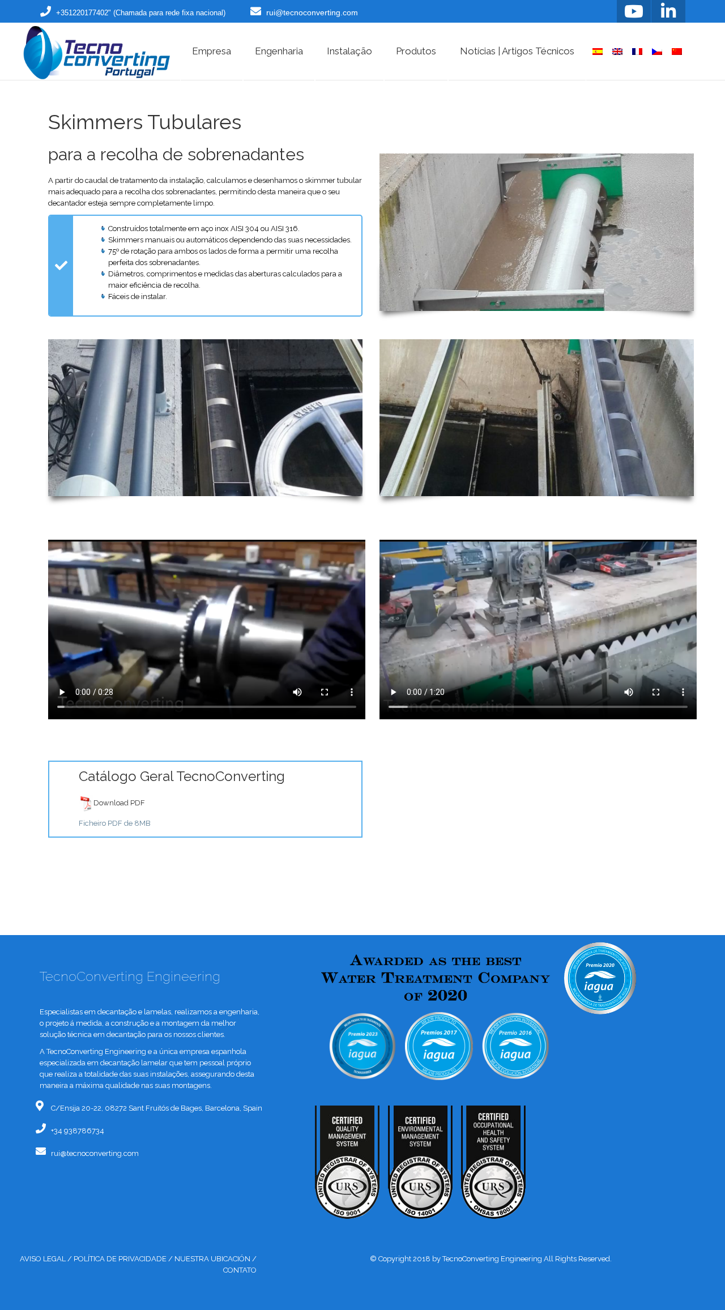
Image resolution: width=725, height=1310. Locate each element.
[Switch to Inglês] (617, 51)
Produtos (416, 51)
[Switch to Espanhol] (597, 51)
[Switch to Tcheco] (657, 51)
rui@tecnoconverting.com (312, 12)
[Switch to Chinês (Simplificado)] (677, 51)
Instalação (349, 51)
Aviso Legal (43, 1258)
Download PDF (119, 803)
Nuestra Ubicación (212, 1258)
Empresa (211, 51)
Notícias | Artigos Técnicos (517, 51)
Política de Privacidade (120, 1258)
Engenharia (279, 51)
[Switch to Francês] (637, 51)
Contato (240, 1270)
